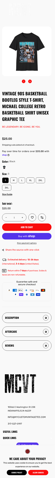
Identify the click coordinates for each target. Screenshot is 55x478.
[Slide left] (23, 81)
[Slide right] (30, 81)
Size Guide (7, 194)
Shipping (6, 145)
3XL (7, 187)
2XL (40, 180)
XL (30, 180)
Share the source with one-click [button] (22, 249)
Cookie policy (16, 472)
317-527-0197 (15, 423)
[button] (5, 9)
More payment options (27, 243)
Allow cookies (38, 472)
